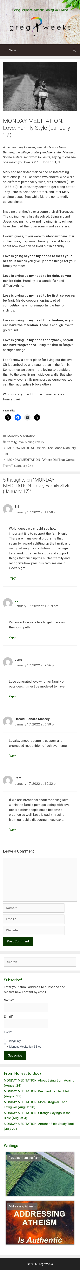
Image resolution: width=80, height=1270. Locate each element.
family (11, 442)
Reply (12, 578)
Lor (17, 600)
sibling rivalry (34, 442)
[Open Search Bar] (74, 50)
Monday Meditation (21, 436)
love (21, 442)
